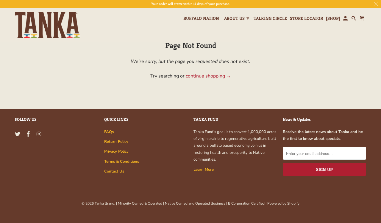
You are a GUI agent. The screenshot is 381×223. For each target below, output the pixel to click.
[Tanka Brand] (47, 25)
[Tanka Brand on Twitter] (18, 134)
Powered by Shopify (283, 203)
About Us (236, 18)
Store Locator (306, 18)
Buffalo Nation (201, 18)
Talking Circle (270, 18)
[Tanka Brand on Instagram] (39, 134)
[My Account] (346, 19)
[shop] (333, 18)
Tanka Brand (104, 203)
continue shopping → (208, 76)
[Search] (354, 19)
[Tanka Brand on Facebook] (29, 134)
